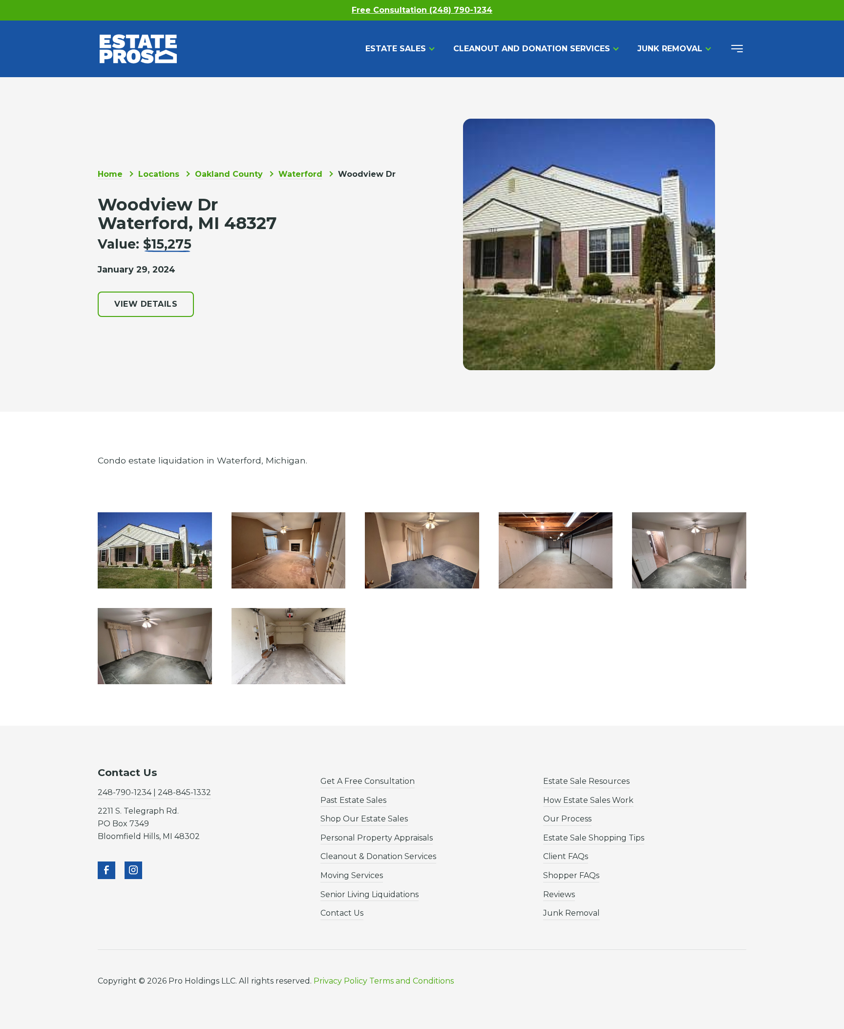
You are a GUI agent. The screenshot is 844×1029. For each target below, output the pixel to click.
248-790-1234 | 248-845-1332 (154, 792)
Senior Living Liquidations (369, 894)
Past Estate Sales (353, 800)
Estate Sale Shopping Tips (593, 837)
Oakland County (229, 174)
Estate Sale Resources (586, 781)
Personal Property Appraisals (376, 837)
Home (110, 174)
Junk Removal (669, 48)
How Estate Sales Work (588, 800)
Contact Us (341, 913)
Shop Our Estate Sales (364, 818)
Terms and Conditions (411, 981)
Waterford (300, 174)
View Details (145, 304)
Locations (158, 174)
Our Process (567, 818)
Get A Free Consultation (367, 781)
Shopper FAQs (571, 875)
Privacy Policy (340, 981)
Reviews (559, 894)
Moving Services (351, 875)
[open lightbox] (155, 550)
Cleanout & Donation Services (378, 856)
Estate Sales (395, 48)
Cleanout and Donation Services (531, 48)
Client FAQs (565, 856)
